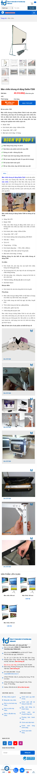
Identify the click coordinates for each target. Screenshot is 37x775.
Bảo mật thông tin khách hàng (28, 708)
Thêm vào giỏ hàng (10, 103)
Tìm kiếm (31, 8)
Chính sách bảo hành (28, 722)
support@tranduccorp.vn (11, 674)
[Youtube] (15, 743)
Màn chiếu (11, 18)
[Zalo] (16, 772)
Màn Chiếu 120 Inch (27, 595)
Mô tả (4, 173)
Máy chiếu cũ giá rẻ (10, 697)
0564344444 (10, 12)
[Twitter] (10, 743)
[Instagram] (21, 743)
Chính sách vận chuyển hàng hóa (28, 713)
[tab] (5, 173)
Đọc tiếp (9, 592)
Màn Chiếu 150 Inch (9, 623)
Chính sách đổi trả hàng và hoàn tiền (28, 703)
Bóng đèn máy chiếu (10, 700)
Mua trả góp (27, 103)
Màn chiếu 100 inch (9, 595)
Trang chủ (4, 18)
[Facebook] (5, 743)
